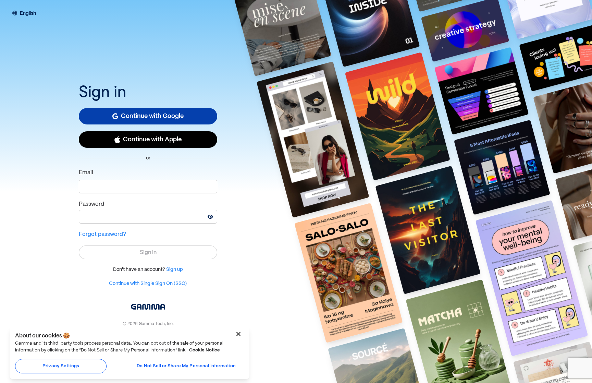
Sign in (148, 252)
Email (86, 172)
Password (91, 204)
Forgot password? (102, 234)
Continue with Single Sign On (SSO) (148, 283)
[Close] (238, 334)
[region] (129, 352)
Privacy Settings (60, 366)
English (28, 13)
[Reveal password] (210, 216)
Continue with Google (152, 116)
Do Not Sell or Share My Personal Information (186, 366)
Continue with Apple (152, 140)
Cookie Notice (204, 350)
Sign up (174, 269)
